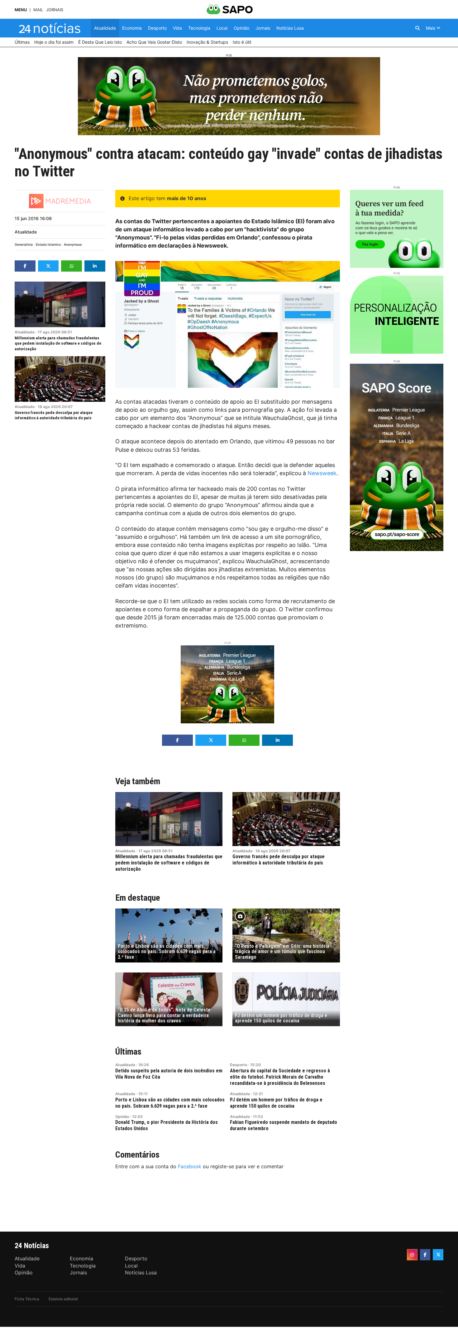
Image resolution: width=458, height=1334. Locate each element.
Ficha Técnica (27, 1299)
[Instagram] (412, 1254)
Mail (38, 10)
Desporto (238, 1064)
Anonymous (73, 245)
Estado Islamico (48, 245)
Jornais (54, 10)
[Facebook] (425, 1254)
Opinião (122, 1116)
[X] (438, 1254)
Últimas (128, 1051)
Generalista (24, 245)
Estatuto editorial (63, 1299)
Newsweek (322, 473)
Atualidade (26, 231)
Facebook (189, 1166)
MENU (21, 10)
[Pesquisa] (417, 28)
